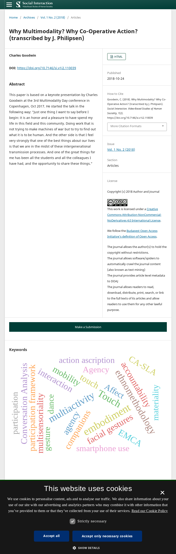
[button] (88, 548)
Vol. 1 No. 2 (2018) (53, 17)
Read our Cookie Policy (150, 511)
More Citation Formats (125, 126)
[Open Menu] (9, 4)
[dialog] (88, 517)
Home (13, 17)
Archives (29, 17)
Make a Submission (88, 327)
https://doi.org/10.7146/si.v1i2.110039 (46, 68)
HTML (118, 57)
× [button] (162, 494)
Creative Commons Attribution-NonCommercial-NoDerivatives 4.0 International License (134, 214)
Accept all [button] (51, 536)
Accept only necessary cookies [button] (107, 536)
